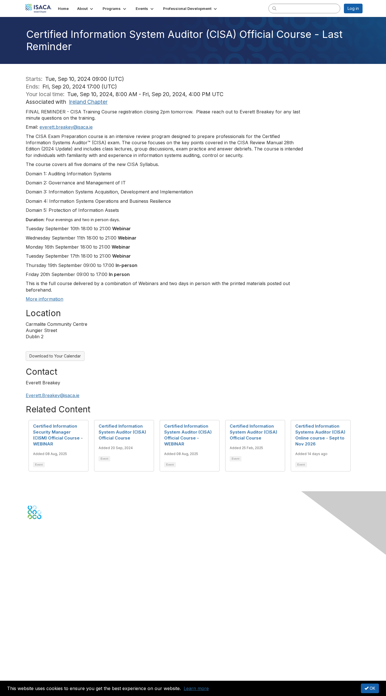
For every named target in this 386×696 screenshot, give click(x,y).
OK (371, 688)
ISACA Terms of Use (46, 661)
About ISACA (39, 644)
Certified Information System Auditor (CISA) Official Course (122, 432)
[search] (274, 8)
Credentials (38, 614)
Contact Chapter (43, 571)
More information (44, 299)
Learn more (196, 688)
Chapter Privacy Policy (49, 675)
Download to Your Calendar (55, 356)
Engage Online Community (53, 546)
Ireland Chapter (88, 101)
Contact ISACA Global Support (56, 579)
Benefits (35, 609)
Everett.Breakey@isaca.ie (52, 395)
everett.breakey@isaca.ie (66, 127)
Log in (353, 8)
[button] (85, 8)
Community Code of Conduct (55, 650)
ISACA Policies (41, 655)
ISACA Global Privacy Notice (54, 666)
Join (32, 603)
